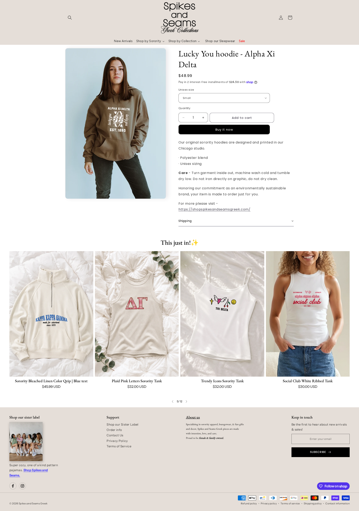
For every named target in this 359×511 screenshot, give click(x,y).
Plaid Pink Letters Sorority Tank (137, 380)
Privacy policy (269, 503)
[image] (26, 441)
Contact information (337, 503)
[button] (69, 17)
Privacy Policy (117, 441)
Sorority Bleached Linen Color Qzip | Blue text (51, 380)
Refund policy (249, 503)
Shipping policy (313, 503)
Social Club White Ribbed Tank (308, 380)
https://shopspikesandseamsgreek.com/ (214, 209)
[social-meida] (12, 485)
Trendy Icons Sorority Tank (222, 380)
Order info (114, 430)
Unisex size (186, 90)
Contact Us (115, 435)
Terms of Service (119, 446)
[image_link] (51, 314)
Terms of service (290, 503)
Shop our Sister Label (122, 424)
